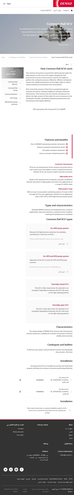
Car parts (21, 428)
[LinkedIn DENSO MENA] (11, 469)
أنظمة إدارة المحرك (42, 479)
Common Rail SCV (11, 94)
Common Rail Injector (12, 83)
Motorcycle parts (18, 431)
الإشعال (34, 479)
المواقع (70, 435)
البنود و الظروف (25, 490)
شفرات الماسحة (52, 482)
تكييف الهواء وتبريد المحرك (65, 482)
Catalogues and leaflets (17, 57)
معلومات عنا (68, 428)
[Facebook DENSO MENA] (22, 469)
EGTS (70, 479)
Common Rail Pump (12, 89)
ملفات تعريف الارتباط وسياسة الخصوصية (40, 490)
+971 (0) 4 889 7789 (66, 455)
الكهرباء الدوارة (20, 479)
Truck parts (20, 435)
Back (67, 64)
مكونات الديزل (57, 10)
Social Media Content (55, 479)
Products (66, 10)
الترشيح (28, 479)
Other (66, 479)
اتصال (70, 438)
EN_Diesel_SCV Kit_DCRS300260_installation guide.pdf (60, 391)
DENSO (63, 3)
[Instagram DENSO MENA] (16, 469)
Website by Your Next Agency (11, 490)
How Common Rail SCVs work (62, 57)
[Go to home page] (71, 10)
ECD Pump (13, 98)
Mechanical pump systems (11, 103)
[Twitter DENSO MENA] (5, 469)
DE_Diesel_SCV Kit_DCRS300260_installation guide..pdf (60, 380)
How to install (64, 45)
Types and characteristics (38, 57)
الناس (70, 431)
